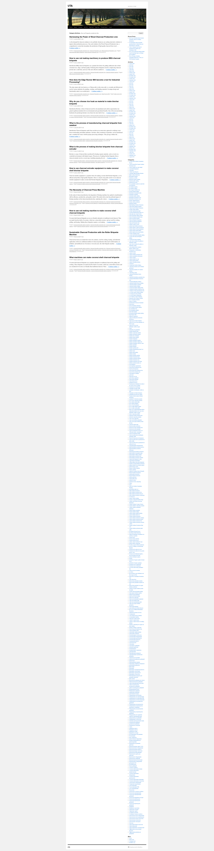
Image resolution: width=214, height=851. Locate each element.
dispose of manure (133, 301)
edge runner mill (118, 94)
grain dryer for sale (133, 376)
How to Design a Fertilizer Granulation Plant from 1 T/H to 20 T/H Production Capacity (136, 57)
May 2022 (131, 134)
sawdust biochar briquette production (94, 140)
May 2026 (131, 68)
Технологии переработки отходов (136, 797)
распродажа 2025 (132, 763)
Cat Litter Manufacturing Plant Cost (136, 212)
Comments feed (132, 841)
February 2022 (132, 138)
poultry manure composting (134, 543)
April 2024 (131, 105)
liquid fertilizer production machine (136, 457)
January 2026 (132, 74)
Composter (131, 263)
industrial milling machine (75, 95)
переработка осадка (133, 731)
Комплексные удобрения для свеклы (137, 680)
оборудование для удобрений (135, 717)
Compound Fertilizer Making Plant (136, 287)
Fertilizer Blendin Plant (133, 331)
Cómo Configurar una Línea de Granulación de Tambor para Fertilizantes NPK (135, 48)
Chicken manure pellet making (135, 230)
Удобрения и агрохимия (134, 808)
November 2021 (132, 143)
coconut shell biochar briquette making (136, 235)
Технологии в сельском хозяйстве (136, 791)
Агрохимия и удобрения (134, 645)
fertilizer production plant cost (135, 362)
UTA (70, 5)
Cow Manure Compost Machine (135, 296)
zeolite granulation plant (134, 630)
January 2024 (132, 110)
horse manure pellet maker (134, 402)
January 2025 (132, 92)
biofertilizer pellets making (134, 196)
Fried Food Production (133, 368)
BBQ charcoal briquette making (76, 74)
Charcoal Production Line (95, 50)
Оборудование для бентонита (135, 695)
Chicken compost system (134, 224)
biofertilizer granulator (133, 194)
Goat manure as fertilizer (134, 373)
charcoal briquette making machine (82, 72)
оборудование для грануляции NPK (136, 698)
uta (82, 39)
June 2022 (131, 132)
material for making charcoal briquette (136, 471)
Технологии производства (134, 799)
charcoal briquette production (88, 162)
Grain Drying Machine (133, 379)
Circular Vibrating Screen (134, 233)
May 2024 (131, 104)
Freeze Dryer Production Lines (135, 367)
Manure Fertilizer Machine (134, 468)
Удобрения (131, 806)
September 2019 (132, 155)
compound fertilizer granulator (135, 284)
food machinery (132, 364)
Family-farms (104, 27)
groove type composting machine (135, 400)
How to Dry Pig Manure (134, 405)
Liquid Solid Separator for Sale (135, 459)
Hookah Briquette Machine (104, 203)
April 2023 (131, 123)
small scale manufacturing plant (135, 602)
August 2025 (131, 81)
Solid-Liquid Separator (133, 606)
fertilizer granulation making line (135, 341)
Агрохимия (131, 644)
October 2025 (132, 78)
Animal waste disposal (133, 171)
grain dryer (131, 374)
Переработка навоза (133, 729)
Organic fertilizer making (134, 511)
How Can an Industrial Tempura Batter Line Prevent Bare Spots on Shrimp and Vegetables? (137, 53)
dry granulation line (133, 308)
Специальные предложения (135, 784)
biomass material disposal (134, 200)
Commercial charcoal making (135, 239)
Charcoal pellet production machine (110, 250)
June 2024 (131, 102)
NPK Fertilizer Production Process (136, 493)
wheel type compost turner (134, 618)
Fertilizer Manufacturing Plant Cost (136, 349)
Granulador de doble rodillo (134, 388)
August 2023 (131, 117)
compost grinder (132, 257)
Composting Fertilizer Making (135, 265)
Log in (130, 838)
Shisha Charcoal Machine (117, 203)
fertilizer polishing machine (134, 355)
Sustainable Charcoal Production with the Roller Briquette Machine (93, 233)
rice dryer (131, 572)
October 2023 (132, 114)
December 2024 (132, 93)
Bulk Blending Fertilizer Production (136, 205)
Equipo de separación (133, 316)
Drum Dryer (131, 304)
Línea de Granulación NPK (134, 433)
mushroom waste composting (135, 481)
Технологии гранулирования (135, 793)
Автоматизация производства (135, 638)
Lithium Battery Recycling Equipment (136, 462)
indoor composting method (134, 414)
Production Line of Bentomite (135, 564)
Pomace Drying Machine (134, 538)
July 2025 (131, 83)
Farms (130, 328)
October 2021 (132, 144)
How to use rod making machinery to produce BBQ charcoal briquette (94, 59)
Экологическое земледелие (134, 821)
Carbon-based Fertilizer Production (136, 208)
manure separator (132, 469)
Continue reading (74, 48)
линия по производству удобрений (136, 687)
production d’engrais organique (135, 562)
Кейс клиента (132, 678)
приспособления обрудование (135, 738)
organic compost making (134, 498)
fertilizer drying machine (134, 337)
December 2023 (132, 111)
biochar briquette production (84, 270)
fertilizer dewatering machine (135, 334)
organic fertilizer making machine (135, 513)
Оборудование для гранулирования (136, 696)
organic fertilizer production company (136, 517)
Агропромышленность (134, 641)
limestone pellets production (134, 426)
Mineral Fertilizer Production (135, 472)
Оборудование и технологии (135, 719)
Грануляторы (132, 660)
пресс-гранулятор (133, 737)
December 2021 (132, 141)
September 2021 (132, 146)
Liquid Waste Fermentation (134, 460)
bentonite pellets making (134, 180)
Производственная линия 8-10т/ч (136, 746)
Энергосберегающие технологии (136, 824)
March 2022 (131, 137)
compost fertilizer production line (135, 254)
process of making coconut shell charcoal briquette (88, 184)
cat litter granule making (134, 209)
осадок (130, 726)
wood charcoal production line (91, 52)
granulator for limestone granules (135, 399)
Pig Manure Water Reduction (135, 532)
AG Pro (86, 27)
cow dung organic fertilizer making (136, 292)
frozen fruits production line (134, 371)
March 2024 (131, 107)
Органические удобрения (134, 722)
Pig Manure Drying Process (134, 531)
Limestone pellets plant (133, 424)
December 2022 (132, 126)
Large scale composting (134, 418)
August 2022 (131, 131)
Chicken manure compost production (136, 227)
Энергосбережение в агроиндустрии (136, 827)
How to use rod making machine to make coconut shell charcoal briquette (92, 211)
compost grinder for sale (134, 259)
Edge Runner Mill (106, 94)
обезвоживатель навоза (134, 693)
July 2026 (131, 65)
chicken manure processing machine (136, 232)
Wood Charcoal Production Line (109, 50)
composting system (133, 272)
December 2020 (132, 149)
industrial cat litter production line (135, 415)
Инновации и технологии (134, 674)
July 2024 (131, 101)
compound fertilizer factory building (136, 283)
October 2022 (132, 129)
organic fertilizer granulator (134, 510)
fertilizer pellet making (133, 352)
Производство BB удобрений (135, 752)
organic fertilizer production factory (136, 519)
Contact (80, 27)
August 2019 (131, 156)
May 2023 (131, 122)
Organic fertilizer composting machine (136, 505)
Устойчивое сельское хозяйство (135, 814)
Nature (130, 483)
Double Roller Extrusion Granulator (136, 302)
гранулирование (132, 651)
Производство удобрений (134, 758)
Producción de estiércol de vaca (135, 549)
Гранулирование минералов (135, 653)
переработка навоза (133, 728)
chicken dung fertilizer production (136, 226)
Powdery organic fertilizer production (136, 544)
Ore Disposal (132, 496)
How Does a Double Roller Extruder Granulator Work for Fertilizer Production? (136, 39)
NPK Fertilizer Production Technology (137, 495)
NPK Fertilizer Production (134, 490)
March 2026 (131, 71)
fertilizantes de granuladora (134, 329)
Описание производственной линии (136, 720)
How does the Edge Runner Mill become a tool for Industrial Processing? (94, 80)
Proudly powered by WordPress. (136, 847)
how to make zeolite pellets (134, 408)
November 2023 (132, 113)
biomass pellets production (134, 202)
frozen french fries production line (136, 370)
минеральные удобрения (134, 692)
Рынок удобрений (133, 766)
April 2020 (131, 152)
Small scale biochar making (134, 596)
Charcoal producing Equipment (113, 201)
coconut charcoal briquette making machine (101, 270)
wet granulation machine (134, 617)
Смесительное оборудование (135, 782)
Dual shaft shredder (133, 311)
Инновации (131, 668)
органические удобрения (134, 723)
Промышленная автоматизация (135, 760)
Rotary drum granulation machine (135, 581)
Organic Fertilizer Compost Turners (136, 504)
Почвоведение (132, 735)
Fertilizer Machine (132, 346)
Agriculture (131, 170)
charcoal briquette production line (81, 50)
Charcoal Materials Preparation (135, 220)
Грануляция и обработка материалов (136, 663)
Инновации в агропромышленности (136, 669)
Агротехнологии (132, 642)
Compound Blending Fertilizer (135, 281)
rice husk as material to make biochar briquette (97, 117)
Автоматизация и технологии (135, 635)
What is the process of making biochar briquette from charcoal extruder (96, 147)
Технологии (131, 790)
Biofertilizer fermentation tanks (135, 193)
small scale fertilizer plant (134, 600)
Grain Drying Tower (133, 381)
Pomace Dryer (132, 537)
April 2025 (131, 87)
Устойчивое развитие (133, 812)
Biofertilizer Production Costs (135, 197)
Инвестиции (131, 666)
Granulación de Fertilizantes (134, 387)
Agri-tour (97, 27)
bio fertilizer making (133, 188)
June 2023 (131, 120)
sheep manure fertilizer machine (135, 593)
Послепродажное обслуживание (136, 734)
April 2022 (131, 135)
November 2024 (132, 95)
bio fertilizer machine (133, 186)
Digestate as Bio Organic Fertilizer (136, 298)
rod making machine (100, 162)
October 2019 (132, 153)
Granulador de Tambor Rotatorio (135, 393)
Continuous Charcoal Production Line (136, 290)
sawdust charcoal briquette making (114, 139)
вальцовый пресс (132, 648)
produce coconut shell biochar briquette (99, 226)
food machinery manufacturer (135, 365)
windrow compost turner (134, 620)
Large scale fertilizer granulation (135, 420)
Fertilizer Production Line (134, 359)
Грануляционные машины (134, 662)
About (75, 27)
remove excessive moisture (134, 570)
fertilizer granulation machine (135, 340)
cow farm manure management (135, 295)
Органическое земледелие (134, 725)
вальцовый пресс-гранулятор (135, 650)
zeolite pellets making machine (135, 632)
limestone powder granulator (135, 429)
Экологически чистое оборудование (136, 815)
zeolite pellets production (134, 633)
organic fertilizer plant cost (134, 514)
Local (110, 27)
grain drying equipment (133, 378)
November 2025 (132, 77)
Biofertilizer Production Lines (135, 199)
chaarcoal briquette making (79, 140)
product (130, 558)
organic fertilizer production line (135, 520)
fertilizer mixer (132, 350)
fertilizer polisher (132, 353)
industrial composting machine (135, 417)
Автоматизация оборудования (135, 636)
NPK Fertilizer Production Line (135, 492)
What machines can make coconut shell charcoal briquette (94, 257)
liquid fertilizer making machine (135, 454)
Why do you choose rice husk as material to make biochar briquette (94, 102)
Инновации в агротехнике (134, 671)
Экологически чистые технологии (136, 818)
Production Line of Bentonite (135, 565)
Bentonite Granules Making (134, 179)
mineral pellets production (134, 474)
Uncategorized (132, 614)
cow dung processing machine (135, 293)
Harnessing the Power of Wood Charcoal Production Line (93, 37)
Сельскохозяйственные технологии (136, 781)
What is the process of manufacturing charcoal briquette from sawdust (95, 124)
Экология (131, 823)
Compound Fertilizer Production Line (136, 289)
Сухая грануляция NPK (134, 787)
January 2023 (132, 125)
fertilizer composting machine (135, 332)
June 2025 (131, 84)
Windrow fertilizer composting (135, 627)
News (130, 484)
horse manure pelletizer (133, 403)
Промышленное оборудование (135, 761)
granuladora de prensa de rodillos (135, 394)
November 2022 (132, 128)
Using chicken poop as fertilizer (135, 615)
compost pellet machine (133, 260)
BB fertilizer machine (133, 176)
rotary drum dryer (132, 579)
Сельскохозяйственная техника (135, 769)
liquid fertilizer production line (135, 456)
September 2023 (132, 116)
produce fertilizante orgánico (134, 556)
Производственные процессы (135, 749)
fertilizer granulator (133, 344)
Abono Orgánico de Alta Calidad (135, 167)
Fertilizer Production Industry (135, 358)
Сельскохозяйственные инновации (136, 779)
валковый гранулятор (133, 647)
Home (71, 27)
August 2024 (131, 99)
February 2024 (132, 108)
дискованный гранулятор (134, 665)
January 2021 (132, 147)
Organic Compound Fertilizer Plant (136, 499)
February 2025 (132, 90)
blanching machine (133, 203)
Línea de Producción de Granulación (136, 438)
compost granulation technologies (135, 256)
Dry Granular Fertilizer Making (135, 307)
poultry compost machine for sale (135, 541)
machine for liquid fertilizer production (136, 463)
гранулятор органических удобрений (136, 659)
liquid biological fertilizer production (136, 451)
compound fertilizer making (134, 286)
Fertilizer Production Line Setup (135, 361)
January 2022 (132, 140)
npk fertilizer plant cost (133, 489)
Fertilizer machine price (133, 347)
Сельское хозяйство (133, 767)
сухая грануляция (133, 785)
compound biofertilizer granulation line (137, 277)
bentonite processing (133, 182)
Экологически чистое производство (136, 817)
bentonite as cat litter (133, 177)
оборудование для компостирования (136, 699)
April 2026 (131, 69)
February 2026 (132, 72)
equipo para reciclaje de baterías (135, 320)
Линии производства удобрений (135, 681)
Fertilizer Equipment (133, 338)
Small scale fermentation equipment (136, 599)
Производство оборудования (135, 757)
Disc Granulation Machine (134, 299)
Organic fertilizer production (134, 516)
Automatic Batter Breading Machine (136, 173)
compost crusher (132, 253)
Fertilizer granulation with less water (136, 343)
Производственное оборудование (136, 747)
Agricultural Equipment (134, 168)
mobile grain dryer (133, 477)
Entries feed (131, 839)
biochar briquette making (79, 160)
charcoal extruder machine (112, 72)
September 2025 (132, 80)
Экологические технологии (135, 820)
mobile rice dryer (132, 480)
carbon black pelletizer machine (135, 206)
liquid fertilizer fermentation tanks (136, 453)
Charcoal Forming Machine (91, 203)
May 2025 (131, 86)
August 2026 (131, 63)
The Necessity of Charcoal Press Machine (87, 189)
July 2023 (131, 119)
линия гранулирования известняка (136, 683)
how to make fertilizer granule (135, 406)
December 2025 (132, 75)
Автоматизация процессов (134, 639)
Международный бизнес (134, 689)
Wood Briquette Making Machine (76, 52)
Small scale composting (134, 597)
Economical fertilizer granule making (136, 313)
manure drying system (133, 466)
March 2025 (131, 89)
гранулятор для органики (134, 657)
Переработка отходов (133, 732)
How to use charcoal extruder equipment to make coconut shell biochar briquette (94, 169)
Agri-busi (91, 27)
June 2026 (131, 66)
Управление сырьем (133, 811)
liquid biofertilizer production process (136, 447)
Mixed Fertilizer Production (134, 475)
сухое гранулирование (133, 788)
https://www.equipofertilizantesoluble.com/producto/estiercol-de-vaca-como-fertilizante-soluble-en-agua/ (137, 411)
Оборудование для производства (136, 704)
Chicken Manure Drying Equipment (136, 229)
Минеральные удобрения (134, 690)
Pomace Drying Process (134, 540)
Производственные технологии (135, 750)
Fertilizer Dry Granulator (134, 335)
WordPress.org (132, 842)
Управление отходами (133, 809)
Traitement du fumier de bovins (135, 612)
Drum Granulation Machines (135, 305)
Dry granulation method (134, 310)
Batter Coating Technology (134, 174)
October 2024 (132, 96)
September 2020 (132, 150)
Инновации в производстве (135, 672)
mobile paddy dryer (133, 478)
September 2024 (132, 98)
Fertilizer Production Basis (134, 356)
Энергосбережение (133, 826)
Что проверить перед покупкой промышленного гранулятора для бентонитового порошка (136, 44)
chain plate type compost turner (135, 214)
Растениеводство (132, 764)
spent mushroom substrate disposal (136, 608)
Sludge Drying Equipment (134, 594)
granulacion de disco (133, 382)
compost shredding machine (134, 262)
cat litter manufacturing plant (134, 211)
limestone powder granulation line (136, 427)
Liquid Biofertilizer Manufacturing (136, 445)
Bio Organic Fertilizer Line (134, 190)
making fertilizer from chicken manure (136, 465)
